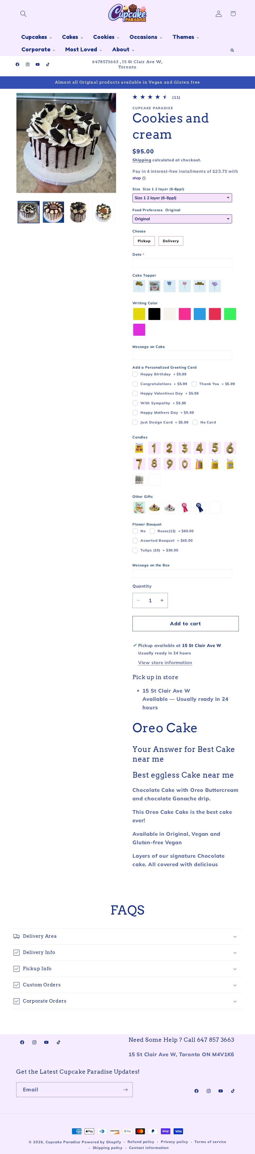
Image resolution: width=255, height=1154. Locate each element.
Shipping (141, 159)
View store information (165, 662)
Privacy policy (174, 1142)
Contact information (149, 1148)
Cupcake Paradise (63, 1142)
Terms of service (210, 1142)
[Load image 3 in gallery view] (78, 212)
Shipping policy (108, 1148)
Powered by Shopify (101, 1142)
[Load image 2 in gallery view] (53, 212)
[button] (23, 13)
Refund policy (141, 1142)
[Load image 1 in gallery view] (29, 212)
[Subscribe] (125, 1089)
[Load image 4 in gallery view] (103, 212)
